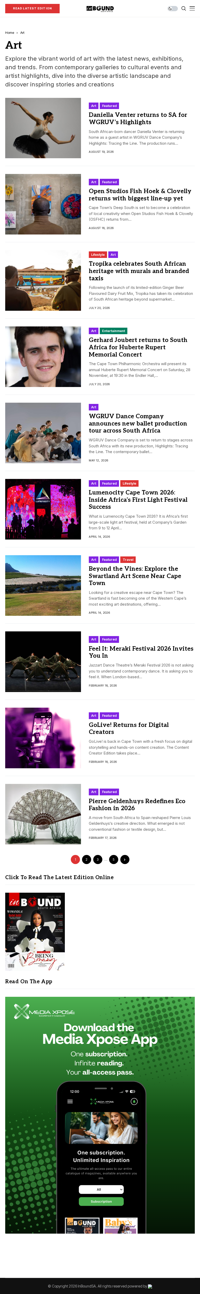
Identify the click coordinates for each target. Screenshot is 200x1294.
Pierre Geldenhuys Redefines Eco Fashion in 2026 (137, 805)
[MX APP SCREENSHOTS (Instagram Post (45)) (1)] (100, 1114)
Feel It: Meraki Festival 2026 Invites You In (141, 652)
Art (22, 32)
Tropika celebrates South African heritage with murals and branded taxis (139, 271)
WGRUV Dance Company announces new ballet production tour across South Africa (138, 423)
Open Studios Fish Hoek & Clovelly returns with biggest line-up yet (140, 195)
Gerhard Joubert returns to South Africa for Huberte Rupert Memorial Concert (138, 347)
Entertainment (113, 331)
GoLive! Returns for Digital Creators (129, 728)
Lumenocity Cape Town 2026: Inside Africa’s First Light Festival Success (138, 500)
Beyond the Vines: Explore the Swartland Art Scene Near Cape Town (135, 576)
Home (9, 32)
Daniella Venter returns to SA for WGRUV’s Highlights (138, 118)
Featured (109, 106)
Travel (128, 559)
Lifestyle (98, 254)
